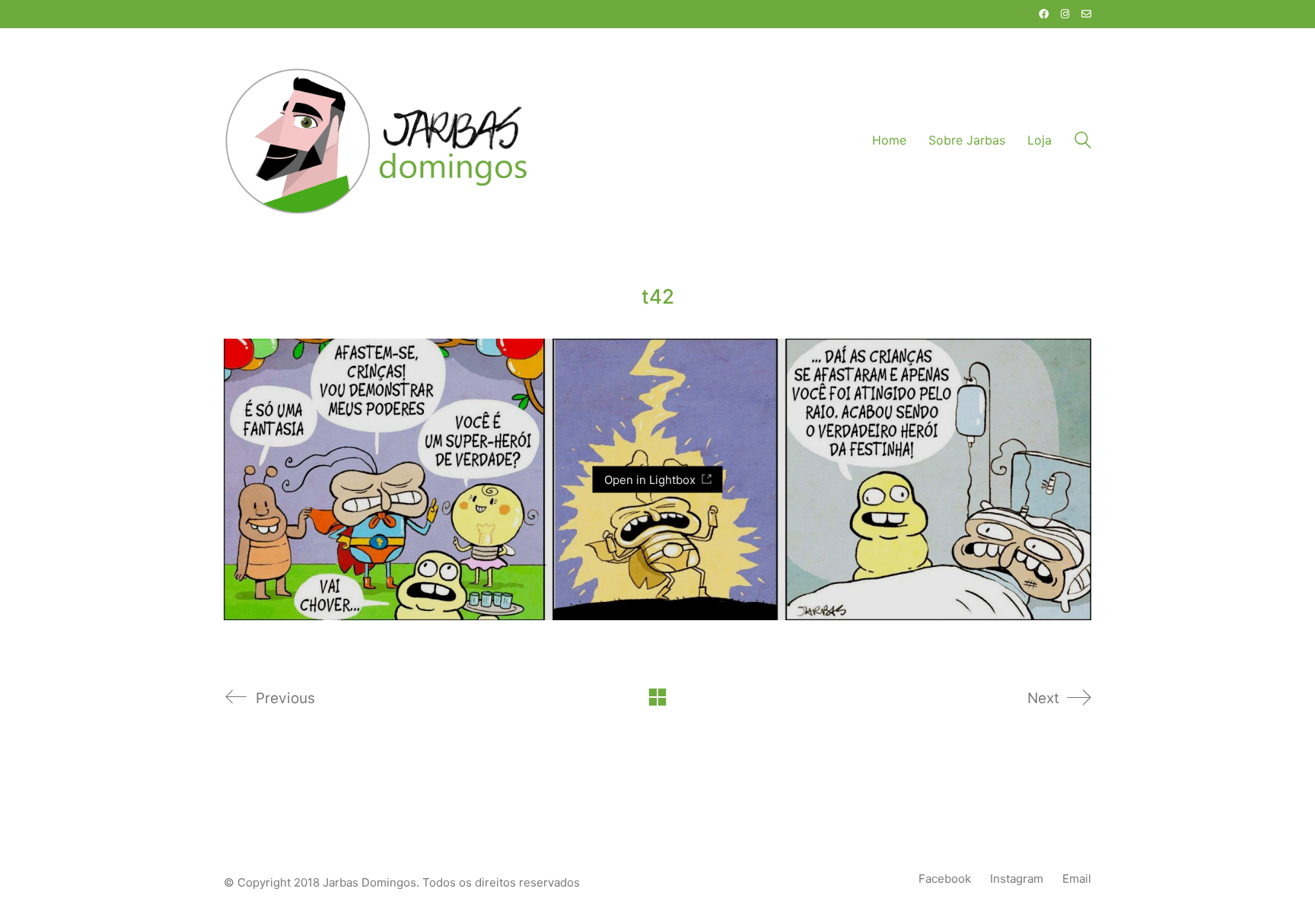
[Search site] (1083, 142)
